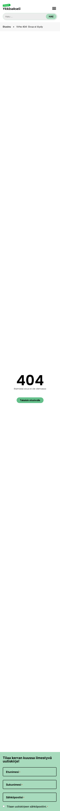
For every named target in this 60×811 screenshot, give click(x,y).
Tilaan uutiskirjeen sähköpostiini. (27, 806)
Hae (51, 16)
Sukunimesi (14, 784)
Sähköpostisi (15, 797)
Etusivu (7, 26)
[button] (54, 8)
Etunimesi (13, 772)
